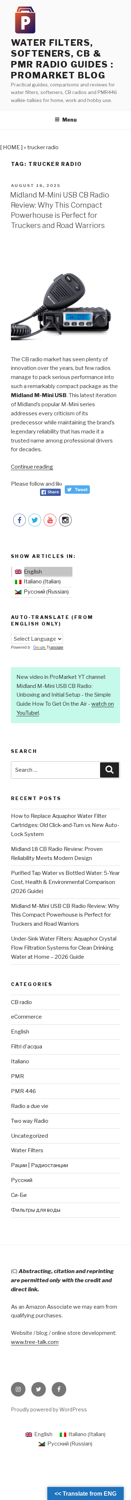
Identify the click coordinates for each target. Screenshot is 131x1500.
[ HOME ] (11, 147)
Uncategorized (29, 1136)
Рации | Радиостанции (39, 1165)
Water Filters (27, 1150)
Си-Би (19, 1195)
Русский (21, 1180)
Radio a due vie (29, 1106)
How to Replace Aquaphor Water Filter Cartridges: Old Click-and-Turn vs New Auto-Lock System (65, 825)
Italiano (20, 1061)
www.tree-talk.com (35, 1342)
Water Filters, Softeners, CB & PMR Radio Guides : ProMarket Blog (62, 59)
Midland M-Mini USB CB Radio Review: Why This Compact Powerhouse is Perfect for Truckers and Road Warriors (65, 915)
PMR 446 (23, 1091)
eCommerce (26, 1017)
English (20, 1031)
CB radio (21, 1002)
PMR (17, 1076)
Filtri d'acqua (26, 1046)
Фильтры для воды (35, 1210)
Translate (55, 647)
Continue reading (32, 467)
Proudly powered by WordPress (49, 1409)
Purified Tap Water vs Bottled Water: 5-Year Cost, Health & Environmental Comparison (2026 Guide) (65, 882)
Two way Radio (29, 1121)
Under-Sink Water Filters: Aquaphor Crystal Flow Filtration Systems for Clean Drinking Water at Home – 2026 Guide (63, 948)
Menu (69, 120)
